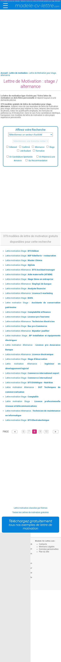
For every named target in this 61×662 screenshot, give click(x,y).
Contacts (43, 544)
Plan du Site (44, 552)
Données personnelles (48, 549)
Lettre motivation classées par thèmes (30, 508)
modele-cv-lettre (37, 5)
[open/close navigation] (5, 6)
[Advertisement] (30, 40)
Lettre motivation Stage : (22, 251)
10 (46, 431)
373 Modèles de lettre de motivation (10, 1)
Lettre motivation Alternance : (30, 270)
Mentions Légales (46, 547)
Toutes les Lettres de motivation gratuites (30, 512)
